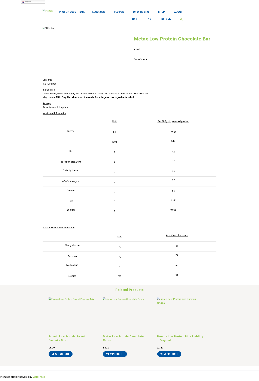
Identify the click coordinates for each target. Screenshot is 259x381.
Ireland (166, 19)
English (27, 2)
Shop (161, 11)
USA (134, 19)
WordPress (39, 376)
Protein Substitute (72, 11)
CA (149, 19)
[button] (181, 19)
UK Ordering (141, 11)
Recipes (119, 11)
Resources (98, 11)
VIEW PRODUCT (60, 354)
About (178, 11)
